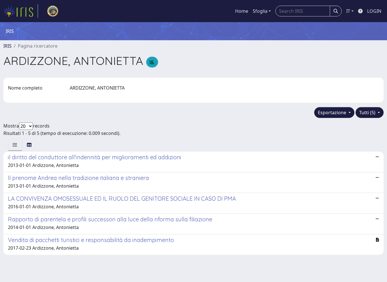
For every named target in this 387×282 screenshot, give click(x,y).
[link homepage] (20, 11)
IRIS (7, 46)
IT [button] (348, 11)
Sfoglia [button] (260, 11)
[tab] (15, 145)
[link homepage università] (52, 11)
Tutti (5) (368, 112)
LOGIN (374, 11)
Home (241, 11)
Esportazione (332, 112)
